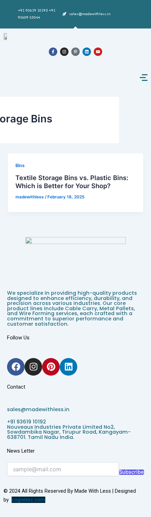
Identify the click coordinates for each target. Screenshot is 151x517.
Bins (20, 165)
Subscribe (131, 472)
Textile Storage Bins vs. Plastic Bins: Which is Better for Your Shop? (71, 182)
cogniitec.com (28, 500)
